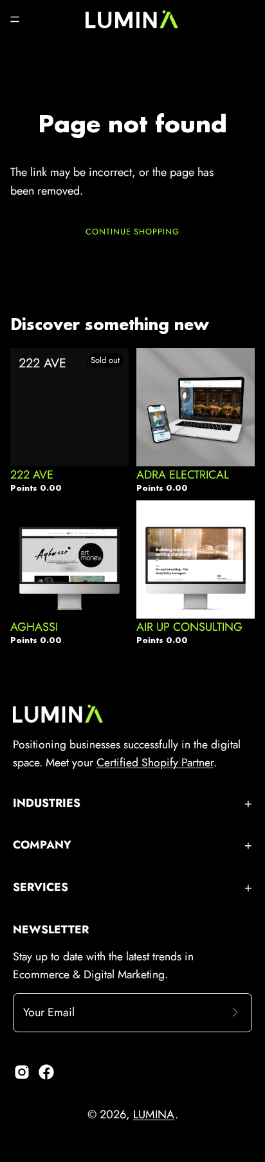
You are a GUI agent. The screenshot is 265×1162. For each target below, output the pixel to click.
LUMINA (154, 1114)
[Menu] (15, 19)
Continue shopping (132, 231)
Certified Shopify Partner (155, 762)
